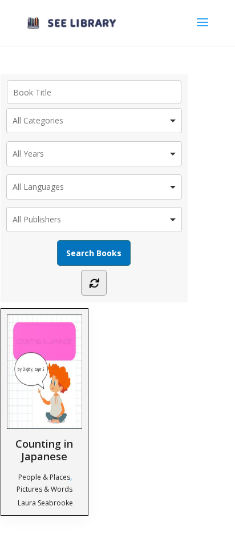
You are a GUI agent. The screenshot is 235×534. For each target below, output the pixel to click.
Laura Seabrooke (45, 503)
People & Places (44, 477)
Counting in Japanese (44, 450)
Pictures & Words (44, 489)
